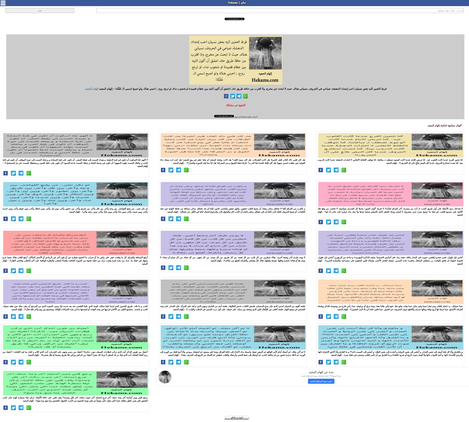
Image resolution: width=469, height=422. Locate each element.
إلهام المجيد (91, 88)
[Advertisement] (234, 26)
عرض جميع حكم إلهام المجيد (321, 381)
